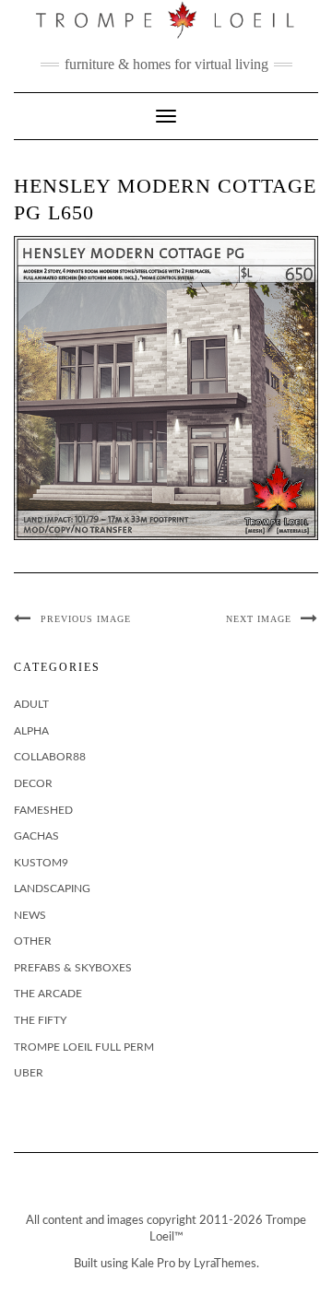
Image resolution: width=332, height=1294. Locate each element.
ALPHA (31, 730)
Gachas (36, 835)
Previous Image (86, 619)
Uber (28, 1072)
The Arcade (48, 993)
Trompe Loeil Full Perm (84, 1047)
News (30, 915)
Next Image (258, 619)
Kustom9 (41, 862)
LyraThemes (225, 1264)
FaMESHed (43, 810)
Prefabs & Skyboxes (73, 967)
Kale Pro (153, 1264)
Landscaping (52, 888)
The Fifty (40, 1020)
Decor (33, 783)
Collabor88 (50, 756)
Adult (31, 704)
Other (33, 941)
